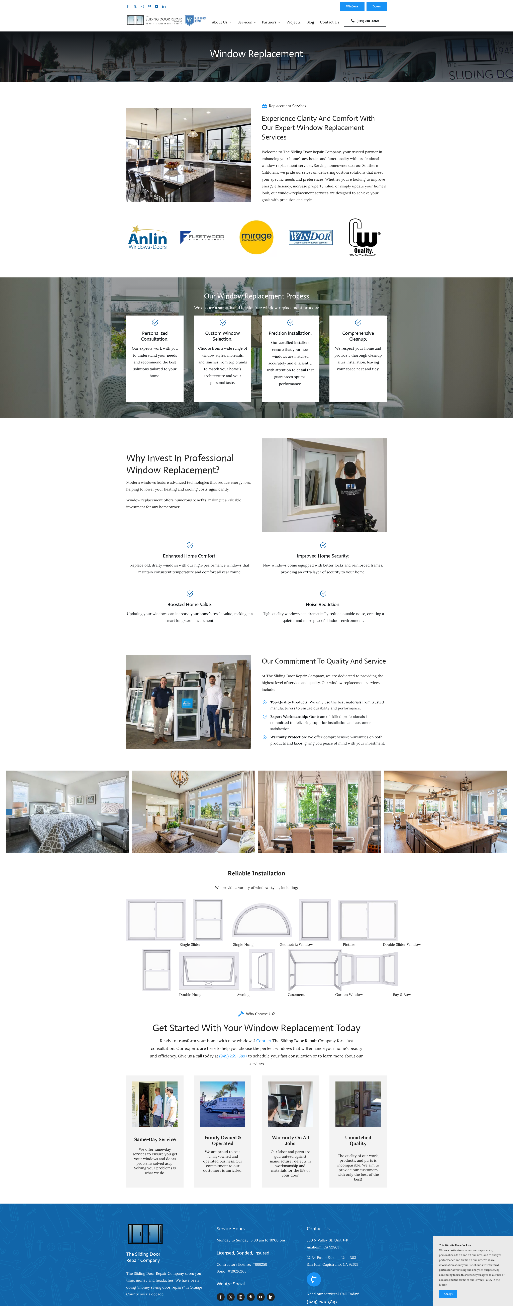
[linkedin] (164, 6)
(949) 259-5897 (233, 1055)
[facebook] (127, 6)
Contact (263, 1040)
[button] (9, 812)
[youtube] (156, 6)
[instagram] (142, 6)
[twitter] (135, 6)
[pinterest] (149, 6)
